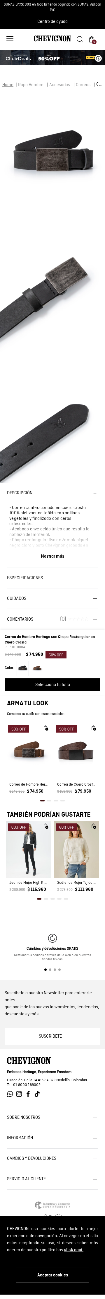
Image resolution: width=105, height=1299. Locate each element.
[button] (10, 39)
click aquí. (73, 1250)
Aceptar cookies (52, 1275)
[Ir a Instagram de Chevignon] (20, 1094)
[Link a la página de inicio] (8, 85)
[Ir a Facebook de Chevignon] (29, 1094)
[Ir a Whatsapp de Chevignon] (11, 1094)
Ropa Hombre (30, 85)
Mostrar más (52, 556)
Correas (83, 85)
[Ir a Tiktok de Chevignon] (38, 1094)
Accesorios (59, 85)
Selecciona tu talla (52, 685)
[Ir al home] (52, 41)
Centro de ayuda (52, 22)
